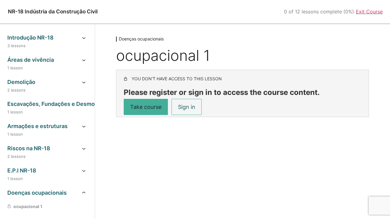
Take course (145, 107)
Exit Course (369, 12)
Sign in (186, 107)
